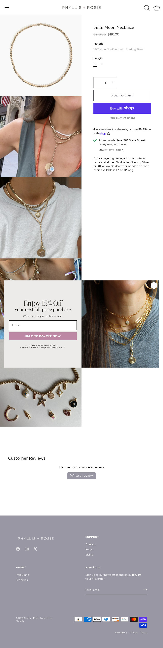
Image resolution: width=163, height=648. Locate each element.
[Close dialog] (153, 285)
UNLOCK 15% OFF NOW (43, 336)
